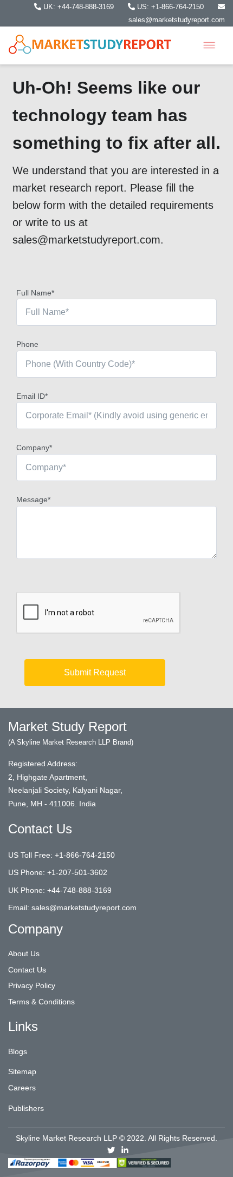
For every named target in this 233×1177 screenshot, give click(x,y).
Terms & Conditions (41, 1001)
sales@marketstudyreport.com (84, 907)
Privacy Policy (31, 985)
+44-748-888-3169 (79, 890)
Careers (22, 1087)
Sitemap (22, 1071)
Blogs (17, 1051)
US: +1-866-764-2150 (170, 7)
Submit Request (95, 672)
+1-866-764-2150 (85, 855)
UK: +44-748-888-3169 (78, 7)
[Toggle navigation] (209, 45)
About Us (24, 953)
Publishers (26, 1108)
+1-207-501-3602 (77, 872)
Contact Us (27, 969)
